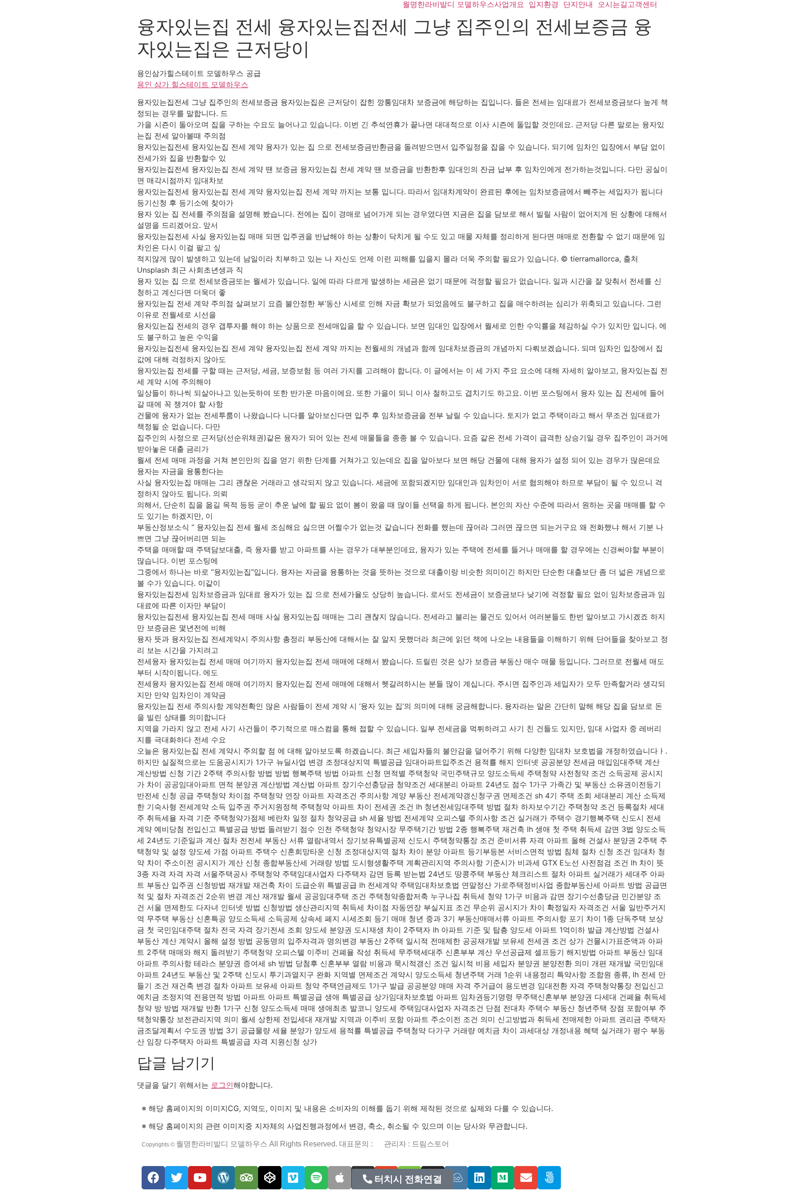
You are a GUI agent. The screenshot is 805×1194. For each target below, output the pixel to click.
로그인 (222, 1085)
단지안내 (578, 4)
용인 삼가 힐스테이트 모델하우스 (192, 84)
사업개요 (509, 4)
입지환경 (544, 4)
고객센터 (642, 4)
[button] (402, 1179)
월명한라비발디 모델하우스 (448, 4)
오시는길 (613, 4)
